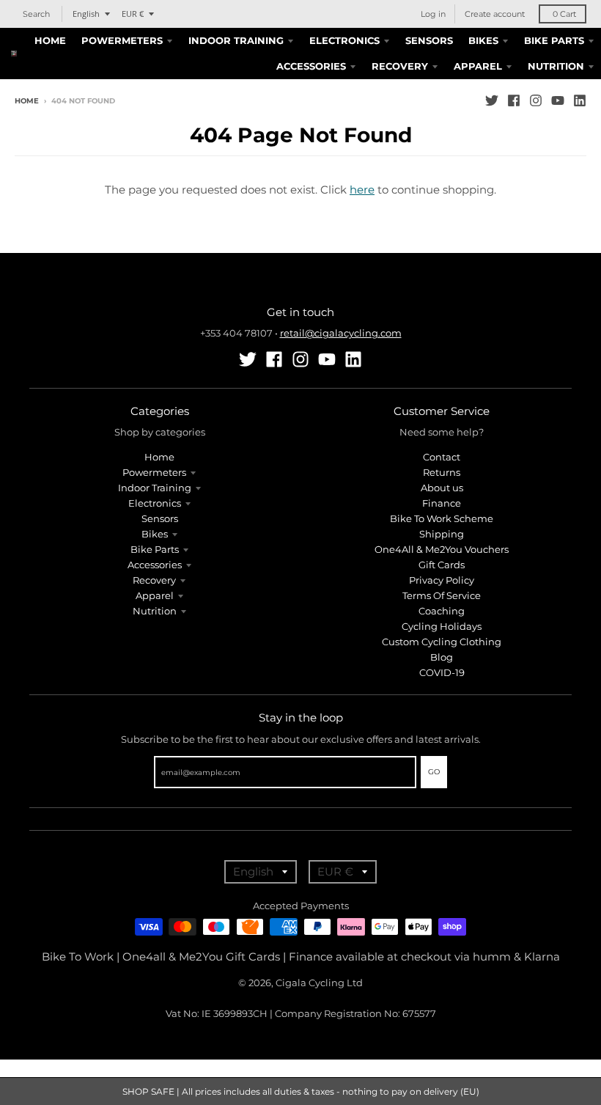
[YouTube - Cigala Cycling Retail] (557, 100)
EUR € (133, 13)
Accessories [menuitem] (311, 66)
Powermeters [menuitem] (122, 40)
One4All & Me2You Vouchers (442, 549)
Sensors (159, 518)
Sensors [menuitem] (429, 40)
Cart (564, 14)
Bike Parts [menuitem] (554, 40)
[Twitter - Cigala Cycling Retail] (491, 100)
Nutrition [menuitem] (556, 66)
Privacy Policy (441, 580)
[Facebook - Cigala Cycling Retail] (513, 100)
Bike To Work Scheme (441, 518)
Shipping (441, 534)
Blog (441, 657)
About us (442, 487)
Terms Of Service (441, 595)
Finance (441, 503)
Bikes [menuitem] (483, 40)
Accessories (155, 564)
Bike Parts (154, 549)
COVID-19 (442, 672)
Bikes (154, 534)
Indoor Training (154, 487)
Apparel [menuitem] (478, 66)
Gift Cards (442, 564)
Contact (441, 457)
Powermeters (154, 472)
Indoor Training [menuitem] (236, 40)
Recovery (154, 580)
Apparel (155, 595)
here (362, 190)
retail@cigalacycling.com (341, 333)
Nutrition (155, 611)
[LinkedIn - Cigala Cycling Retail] (579, 100)
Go (434, 772)
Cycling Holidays (442, 626)
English (86, 13)
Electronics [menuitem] (344, 40)
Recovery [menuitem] (400, 66)
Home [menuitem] (50, 40)
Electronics (154, 503)
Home (27, 101)
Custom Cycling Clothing (441, 641)
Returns (441, 472)
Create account (495, 14)
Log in (433, 14)
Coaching (442, 611)
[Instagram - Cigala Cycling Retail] (535, 100)
